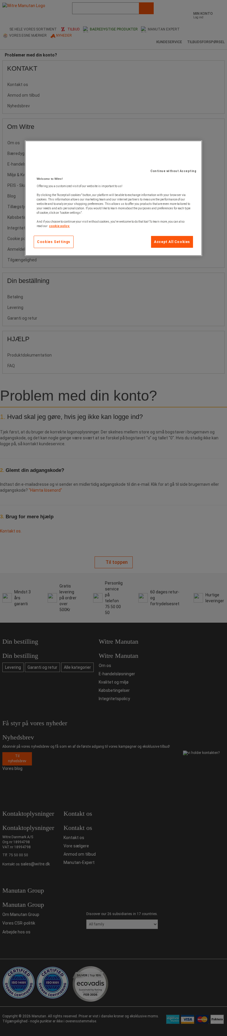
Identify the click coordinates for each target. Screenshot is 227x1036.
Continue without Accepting (173, 171)
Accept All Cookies (172, 242)
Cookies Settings (53, 242)
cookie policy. (59, 226)
